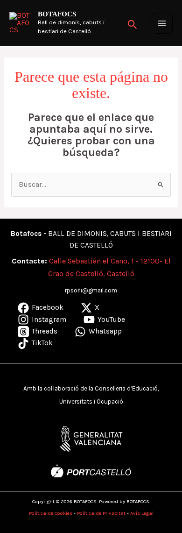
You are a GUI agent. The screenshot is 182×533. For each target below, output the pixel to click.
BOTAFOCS (57, 14)
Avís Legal (142, 513)
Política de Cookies (50, 513)
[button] (132, 23)
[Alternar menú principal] (162, 23)
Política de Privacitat (101, 513)
